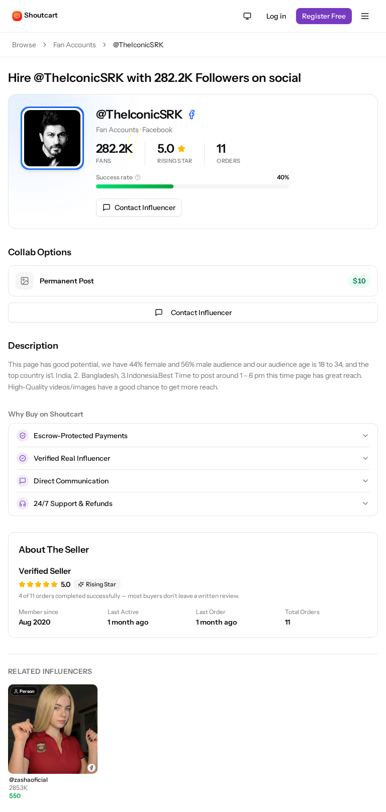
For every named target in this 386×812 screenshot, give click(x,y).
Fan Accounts (74, 44)
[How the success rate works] (138, 177)
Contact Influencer (145, 207)
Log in (276, 16)
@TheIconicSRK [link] (138, 44)
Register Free (324, 16)
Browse (24, 44)
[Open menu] (365, 16)
